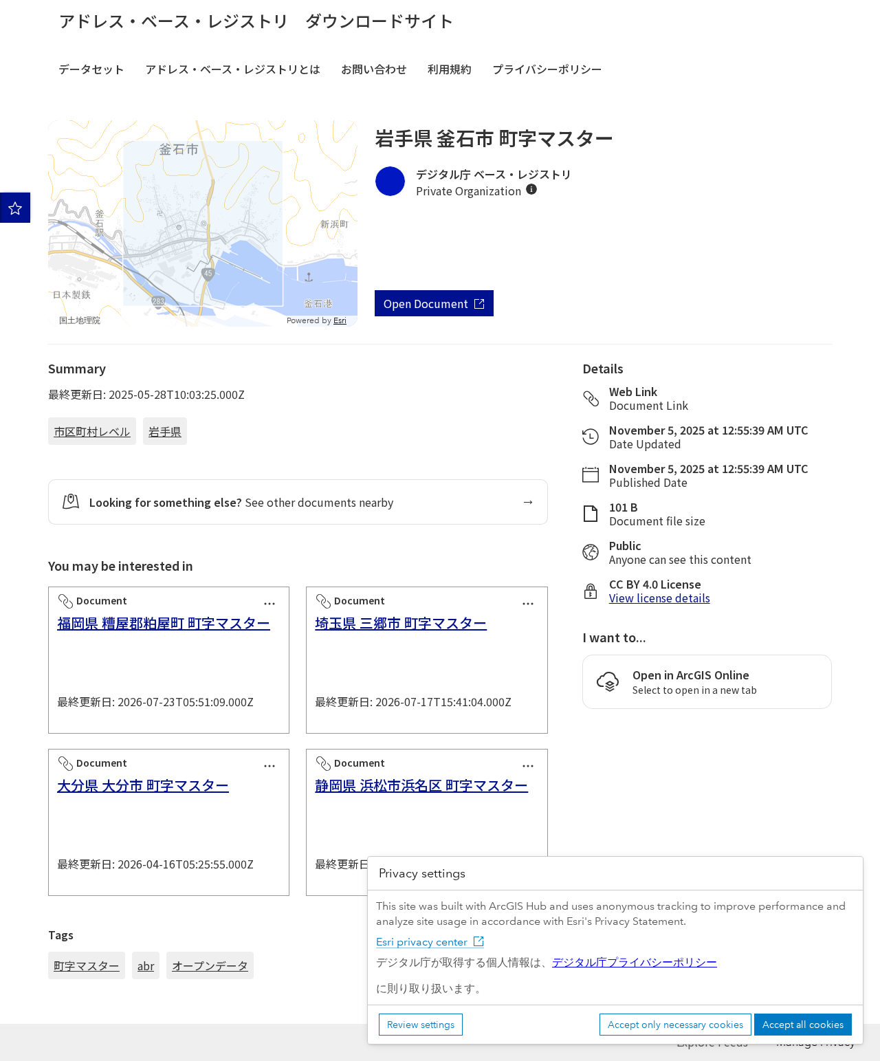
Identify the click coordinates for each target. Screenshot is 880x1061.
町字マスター (87, 965)
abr (146, 965)
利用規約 (450, 69)
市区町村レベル (92, 431)
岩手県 (165, 431)
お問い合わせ (374, 69)
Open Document (426, 303)
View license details (659, 597)
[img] (531, 189)
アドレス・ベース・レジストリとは (232, 69)
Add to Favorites (15, 208)
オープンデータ (210, 965)
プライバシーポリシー (547, 69)
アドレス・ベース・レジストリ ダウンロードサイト (256, 20)
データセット (91, 69)
